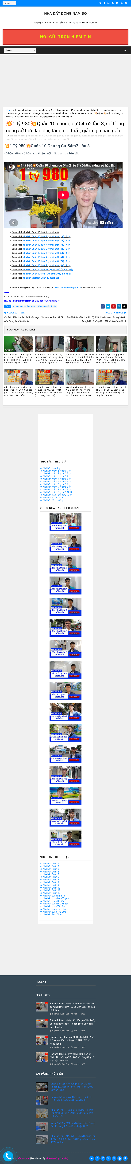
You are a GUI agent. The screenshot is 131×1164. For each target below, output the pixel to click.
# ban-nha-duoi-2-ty (47, 306)
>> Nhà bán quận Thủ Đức (53, 911)
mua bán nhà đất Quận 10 (68, 287)
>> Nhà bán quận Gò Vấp (52, 901)
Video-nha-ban (60, 113)
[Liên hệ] (8, 1155)
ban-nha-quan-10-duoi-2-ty (88, 110)
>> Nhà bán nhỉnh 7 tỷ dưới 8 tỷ (55, 487)
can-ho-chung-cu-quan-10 (18, 113)
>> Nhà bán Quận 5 (49, 874)
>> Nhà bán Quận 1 (49, 863)
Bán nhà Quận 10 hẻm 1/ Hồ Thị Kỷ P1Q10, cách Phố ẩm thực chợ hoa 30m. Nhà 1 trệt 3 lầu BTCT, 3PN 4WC (80, 359)
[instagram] (108, 3)
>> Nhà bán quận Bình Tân (53, 895)
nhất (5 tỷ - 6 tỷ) (62, 253)
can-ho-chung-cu (111, 110)
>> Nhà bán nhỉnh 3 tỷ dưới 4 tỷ (55, 476)
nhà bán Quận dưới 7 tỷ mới (38, 257)
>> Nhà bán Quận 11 (50, 890)
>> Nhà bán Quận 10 (50, 887)
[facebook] (104, 3)
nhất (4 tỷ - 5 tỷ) (62, 249)
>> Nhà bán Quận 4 (49, 871)
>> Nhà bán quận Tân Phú (53, 909)
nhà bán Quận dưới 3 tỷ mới (38, 240)
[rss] (112, 3)
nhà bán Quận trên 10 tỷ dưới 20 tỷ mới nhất (47, 273)
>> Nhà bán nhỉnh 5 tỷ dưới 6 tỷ (55, 481)
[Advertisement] (65, 84)
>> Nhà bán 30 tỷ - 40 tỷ (51, 500)
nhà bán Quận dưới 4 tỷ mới (38, 244)
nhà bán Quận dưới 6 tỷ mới (38, 253)
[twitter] (100, 3)
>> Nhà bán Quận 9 (49, 885)
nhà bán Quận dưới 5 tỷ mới (38, 249)
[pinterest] (126, 3)
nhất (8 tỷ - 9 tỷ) (62, 265)
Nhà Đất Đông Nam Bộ (57, 1158)
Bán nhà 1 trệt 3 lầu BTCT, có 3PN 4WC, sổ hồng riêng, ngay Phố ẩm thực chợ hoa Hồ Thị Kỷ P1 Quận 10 (49, 359)
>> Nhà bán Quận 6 (49, 877)
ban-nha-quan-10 (65, 110)
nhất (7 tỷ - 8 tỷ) (62, 261)
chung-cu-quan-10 (41, 113)
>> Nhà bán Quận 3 (49, 869)
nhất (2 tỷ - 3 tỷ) (62, 240)
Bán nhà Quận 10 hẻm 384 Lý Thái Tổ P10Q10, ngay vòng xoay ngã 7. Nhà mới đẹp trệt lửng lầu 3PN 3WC (111, 391)
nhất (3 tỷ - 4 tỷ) (62, 244)
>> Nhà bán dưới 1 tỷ (50, 468)
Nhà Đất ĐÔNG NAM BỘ (65, 13)
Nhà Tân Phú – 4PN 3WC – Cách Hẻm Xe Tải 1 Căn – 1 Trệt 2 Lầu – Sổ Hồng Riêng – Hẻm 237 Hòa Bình (73, 1139)
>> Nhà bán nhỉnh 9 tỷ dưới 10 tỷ (56, 492)
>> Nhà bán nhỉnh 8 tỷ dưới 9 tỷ (55, 489)
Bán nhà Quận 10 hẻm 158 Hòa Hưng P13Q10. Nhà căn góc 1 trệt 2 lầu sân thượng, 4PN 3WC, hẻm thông (18, 391)
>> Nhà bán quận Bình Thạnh (54, 898)
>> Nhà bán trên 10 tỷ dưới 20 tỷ (56, 495)
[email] (117, 3)
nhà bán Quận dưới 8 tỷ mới (38, 261)
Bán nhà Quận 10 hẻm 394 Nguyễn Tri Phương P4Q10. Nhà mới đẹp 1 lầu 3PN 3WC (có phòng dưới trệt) (49, 391)
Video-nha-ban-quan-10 (81, 113)
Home (9, 110)
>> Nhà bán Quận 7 (49, 879)
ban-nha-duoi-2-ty (46, 110)
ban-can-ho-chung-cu (25, 110)
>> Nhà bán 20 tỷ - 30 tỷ (51, 497)
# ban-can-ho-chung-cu (24, 306)
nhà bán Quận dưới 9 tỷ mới (38, 265)
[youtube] (121, 3)
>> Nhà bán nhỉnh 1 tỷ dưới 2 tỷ (55, 471)
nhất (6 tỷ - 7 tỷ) (62, 257)
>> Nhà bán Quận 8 (49, 882)
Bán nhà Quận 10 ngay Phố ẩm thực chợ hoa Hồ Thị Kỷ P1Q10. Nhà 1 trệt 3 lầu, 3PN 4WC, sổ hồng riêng (110, 359)
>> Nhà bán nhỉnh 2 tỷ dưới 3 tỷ (55, 473)
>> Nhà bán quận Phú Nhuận (54, 903)
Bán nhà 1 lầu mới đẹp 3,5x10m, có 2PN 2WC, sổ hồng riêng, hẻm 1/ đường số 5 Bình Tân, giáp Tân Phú (72, 1023)
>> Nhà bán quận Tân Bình (53, 906)
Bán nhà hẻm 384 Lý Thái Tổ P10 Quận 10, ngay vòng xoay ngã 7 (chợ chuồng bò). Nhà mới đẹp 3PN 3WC (80, 391)
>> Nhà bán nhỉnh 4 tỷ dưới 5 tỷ (55, 479)
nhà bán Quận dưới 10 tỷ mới (39, 269)
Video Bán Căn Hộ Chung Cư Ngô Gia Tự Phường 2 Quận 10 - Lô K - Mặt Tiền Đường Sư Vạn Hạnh (72, 1086)
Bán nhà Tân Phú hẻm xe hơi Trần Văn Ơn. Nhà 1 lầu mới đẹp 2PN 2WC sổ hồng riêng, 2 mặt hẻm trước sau (72, 1057)
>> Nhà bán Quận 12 (50, 893)
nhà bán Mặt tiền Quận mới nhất (41, 278)
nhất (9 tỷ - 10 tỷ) (64, 269)
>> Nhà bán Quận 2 (49, 866)
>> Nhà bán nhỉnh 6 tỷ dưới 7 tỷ (55, 484)
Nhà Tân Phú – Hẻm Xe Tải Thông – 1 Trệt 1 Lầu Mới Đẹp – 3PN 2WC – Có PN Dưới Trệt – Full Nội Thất (73, 1113)
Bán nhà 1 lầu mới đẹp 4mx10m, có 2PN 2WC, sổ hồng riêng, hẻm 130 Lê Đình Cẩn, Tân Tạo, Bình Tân (72, 1006)
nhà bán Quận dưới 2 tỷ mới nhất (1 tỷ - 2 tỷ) (46, 236)
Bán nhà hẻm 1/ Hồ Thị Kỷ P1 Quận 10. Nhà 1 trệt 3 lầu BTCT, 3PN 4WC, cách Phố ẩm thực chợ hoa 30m (18, 359)
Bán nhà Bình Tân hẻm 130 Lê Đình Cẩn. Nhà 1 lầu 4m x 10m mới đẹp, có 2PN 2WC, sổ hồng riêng (72, 1040)
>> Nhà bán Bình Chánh (51, 914)
